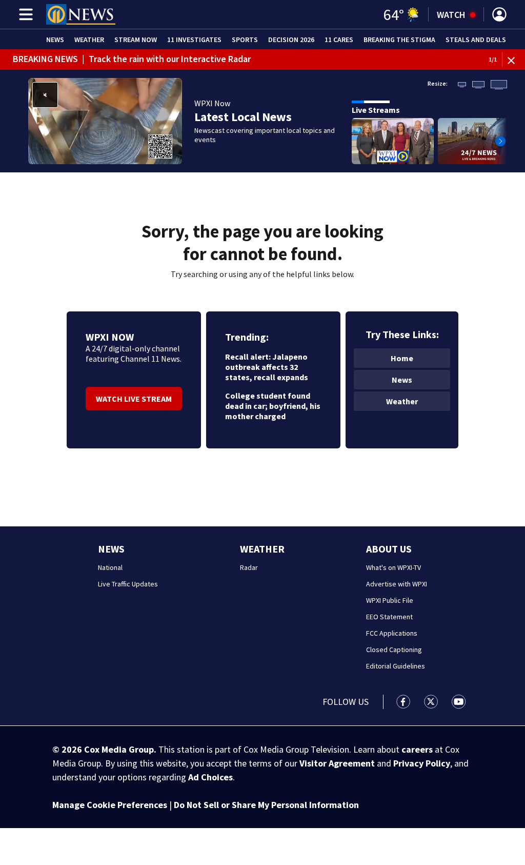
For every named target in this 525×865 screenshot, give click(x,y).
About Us (389, 548)
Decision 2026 (291, 39)
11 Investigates (194, 39)
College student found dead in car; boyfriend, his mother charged (272, 405)
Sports (245, 39)
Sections (24, 14)
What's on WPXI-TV (393, 567)
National (110, 567)
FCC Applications (391, 633)
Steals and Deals (476, 39)
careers (417, 749)
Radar (249, 567)
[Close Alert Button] (515, 60)
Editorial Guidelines (395, 666)
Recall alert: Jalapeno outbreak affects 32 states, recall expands (266, 366)
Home (402, 358)
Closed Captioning (394, 649)
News (55, 39)
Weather (89, 39)
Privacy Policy (421, 763)
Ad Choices (210, 777)
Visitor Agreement (337, 763)
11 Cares (339, 39)
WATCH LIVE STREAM (134, 399)
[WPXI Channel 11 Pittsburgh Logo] (80, 14)
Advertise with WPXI (396, 583)
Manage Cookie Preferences (109, 805)
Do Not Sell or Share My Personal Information (266, 805)
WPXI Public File (389, 600)
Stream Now (135, 39)
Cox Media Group (119, 749)
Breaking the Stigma (399, 39)
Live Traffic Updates (128, 583)
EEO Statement (389, 616)
